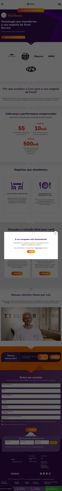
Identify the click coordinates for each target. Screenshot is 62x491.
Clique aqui (38, 248)
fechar (31, 251)
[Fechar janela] (56, 233)
